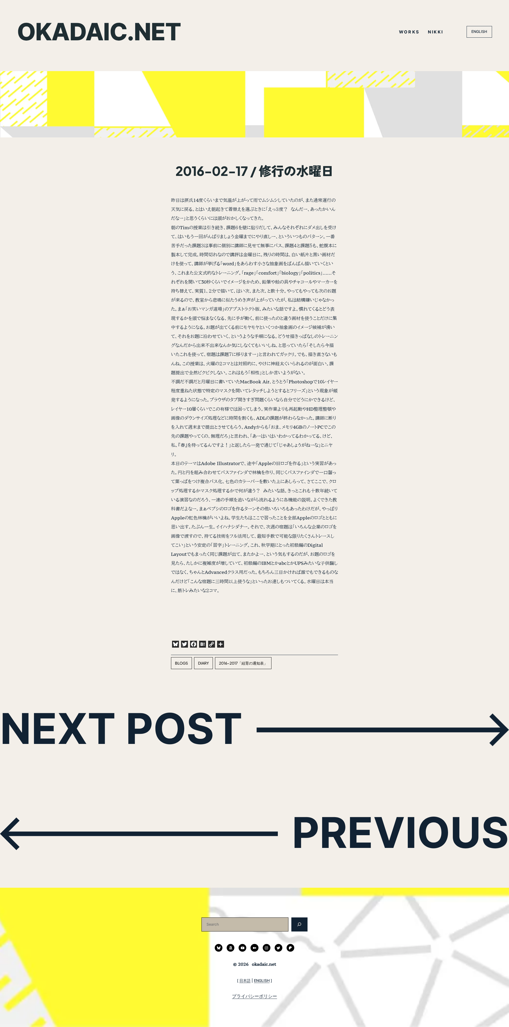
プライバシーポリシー (254, 996)
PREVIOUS (400, 832)
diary (203, 663)
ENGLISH (479, 31)
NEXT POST (121, 728)
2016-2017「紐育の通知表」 (243, 663)
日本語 (245, 980)
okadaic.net (99, 31)
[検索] (299, 924)
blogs (181, 663)
